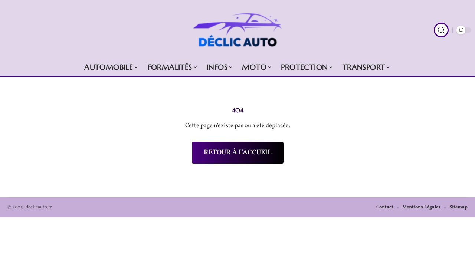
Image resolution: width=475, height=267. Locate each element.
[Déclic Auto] (237, 30)
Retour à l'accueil (238, 152)
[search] (441, 30)
